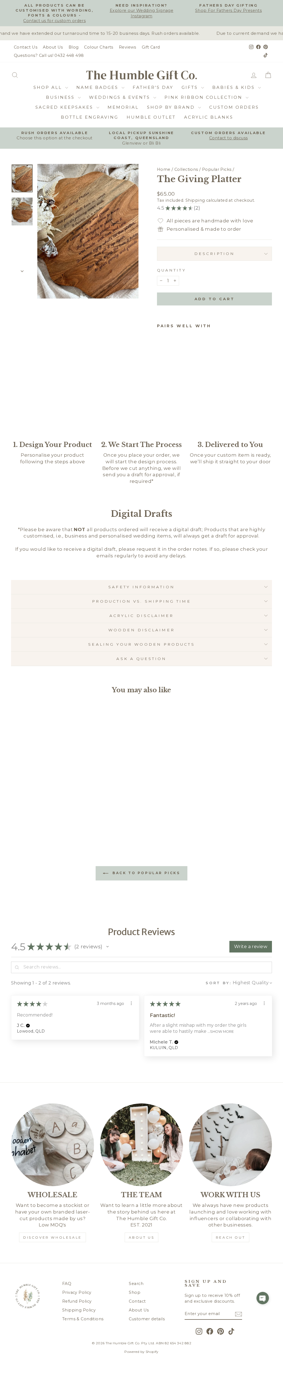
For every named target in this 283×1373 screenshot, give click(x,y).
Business (61, 97)
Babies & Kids (234, 87)
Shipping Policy (79, 1310)
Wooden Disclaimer (141, 630)
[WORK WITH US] (230, 1144)
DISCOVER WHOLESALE (52, 1237)
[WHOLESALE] (52, 1144)
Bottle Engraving (89, 117)
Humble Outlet (151, 117)
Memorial (123, 107)
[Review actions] (131, 1003)
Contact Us (25, 47)
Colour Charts (98, 47)
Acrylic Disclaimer (141, 615)
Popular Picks (217, 169)
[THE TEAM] (141, 1144)
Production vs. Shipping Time (141, 601)
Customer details (147, 1318)
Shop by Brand (172, 107)
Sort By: (219, 983)
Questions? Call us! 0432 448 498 (49, 55)
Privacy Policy (76, 1292)
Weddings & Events (120, 97)
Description (214, 253)
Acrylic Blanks (208, 117)
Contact (137, 1301)
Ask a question (141, 658)
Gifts (191, 87)
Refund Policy (77, 1301)
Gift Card (151, 47)
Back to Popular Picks (145, 873)
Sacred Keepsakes (65, 107)
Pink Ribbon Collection (204, 97)
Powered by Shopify (141, 1352)
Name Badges (98, 87)
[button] (107, 946)
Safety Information (141, 587)
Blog (74, 47)
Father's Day (153, 87)
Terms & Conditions (83, 1318)
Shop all (48, 87)
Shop (134, 1292)
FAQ (66, 1283)
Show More (222, 1031)
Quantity (171, 270)
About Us (53, 47)
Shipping (195, 200)
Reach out (230, 1237)
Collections (186, 169)
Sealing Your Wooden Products (141, 644)
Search (136, 1283)
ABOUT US (141, 1237)
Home (164, 169)
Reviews (127, 47)
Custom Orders (234, 107)
